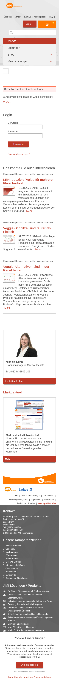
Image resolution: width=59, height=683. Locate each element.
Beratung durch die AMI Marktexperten (25, 604)
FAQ (51, 17)
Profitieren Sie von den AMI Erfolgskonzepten (28, 591)
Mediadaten (49, 499)
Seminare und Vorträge (18, 624)
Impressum (36, 499)
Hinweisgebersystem (18, 499)
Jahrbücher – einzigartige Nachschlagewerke (28, 614)
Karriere (18, 17)
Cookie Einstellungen (30, 495)
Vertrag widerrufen (47, 503)
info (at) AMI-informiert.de (21, 533)
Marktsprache (40, 17)
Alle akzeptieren (29, 665)
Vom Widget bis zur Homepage (22, 627)
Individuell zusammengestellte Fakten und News (30, 601)
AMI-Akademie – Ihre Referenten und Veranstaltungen (25, 596)
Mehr (28, 211)
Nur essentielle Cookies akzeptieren (29, 672)
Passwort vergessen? (19, 154)
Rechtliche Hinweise (26, 503)
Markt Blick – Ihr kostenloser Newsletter (26, 630)
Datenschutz (48, 495)
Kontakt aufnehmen (15, 381)
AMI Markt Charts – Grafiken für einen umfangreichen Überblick (25, 609)
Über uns (8, 17)
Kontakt (27, 17)
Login (28, 24)
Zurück (7, 102)
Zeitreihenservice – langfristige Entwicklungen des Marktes (30, 619)
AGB (16, 495)
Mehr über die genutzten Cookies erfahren (29, 677)
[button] (29, 41)
